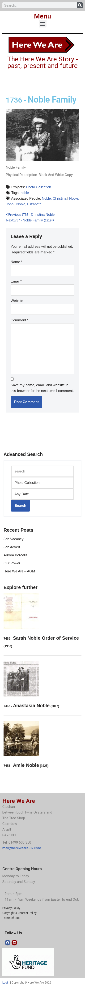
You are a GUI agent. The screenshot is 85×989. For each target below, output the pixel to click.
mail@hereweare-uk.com (21, 848)
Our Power (12, 563)
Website (17, 301)
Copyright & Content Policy (19, 913)
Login (5, 982)
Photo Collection (38, 187)
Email (16, 281)
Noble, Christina (54, 198)
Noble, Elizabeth (28, 204)
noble (25, 193)
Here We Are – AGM (19, 571)
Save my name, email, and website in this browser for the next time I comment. (42, 388)
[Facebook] (7, 942)
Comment (19, 320)
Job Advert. (12, 547)
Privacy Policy (11, 908)
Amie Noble (26, 765)
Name (16, 262)
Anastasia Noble (31, 705)
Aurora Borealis (15, 555)
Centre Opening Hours (22, 869)
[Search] (80, 5)
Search (20, 505)
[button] (43, 23)
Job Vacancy (14, 539)
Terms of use (11, 918)
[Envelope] (14, 942)
